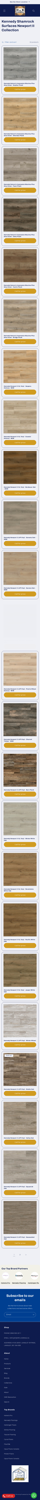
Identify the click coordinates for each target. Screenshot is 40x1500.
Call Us (9, 1496)
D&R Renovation (10, 1397)
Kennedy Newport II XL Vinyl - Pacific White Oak (19, 940)
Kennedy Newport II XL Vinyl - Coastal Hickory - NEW (17, 437)
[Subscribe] (33, 1314)
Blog (5, 1373)
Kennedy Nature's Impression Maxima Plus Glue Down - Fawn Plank (19, 185)
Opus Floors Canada (11, 1449)
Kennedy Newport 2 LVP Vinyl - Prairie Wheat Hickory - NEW (20, 689)
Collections (8, 1383)
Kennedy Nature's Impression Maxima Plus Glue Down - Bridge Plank (19, 336)
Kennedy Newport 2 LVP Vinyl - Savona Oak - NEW (20, 589)
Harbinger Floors (10, 1425)
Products (7, 1363)
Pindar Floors (9, 1454)
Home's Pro (8, 1415)
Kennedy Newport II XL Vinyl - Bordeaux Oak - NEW (20, 488)
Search (6, 1402)
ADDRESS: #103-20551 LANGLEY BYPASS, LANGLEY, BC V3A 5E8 (20, 1344)
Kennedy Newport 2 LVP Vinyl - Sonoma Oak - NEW (20, 538)
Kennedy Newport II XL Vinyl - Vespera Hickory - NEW (17, 387)
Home (6, 1359)
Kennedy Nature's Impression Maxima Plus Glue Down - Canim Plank (19, 286)
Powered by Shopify (27, 1494)
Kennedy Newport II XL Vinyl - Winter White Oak (19, 839)
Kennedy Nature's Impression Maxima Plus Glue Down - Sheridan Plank (19, 134)
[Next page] (25, 1254)
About (6, 1392)
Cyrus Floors (8, 1439)
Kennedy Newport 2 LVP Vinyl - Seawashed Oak (19, 1238)
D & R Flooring (16, 1494)
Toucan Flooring (10, 1434)
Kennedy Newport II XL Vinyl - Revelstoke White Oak (19, 890)
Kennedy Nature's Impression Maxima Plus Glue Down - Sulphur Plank (19, 84)
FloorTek (7, 1444)
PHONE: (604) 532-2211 (12, 1333)
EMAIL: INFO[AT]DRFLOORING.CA (16, 1338)
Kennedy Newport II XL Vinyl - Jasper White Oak (19, 991)
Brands (6, 1378)
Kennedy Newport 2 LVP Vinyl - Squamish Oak (18, 1187)
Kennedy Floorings (11, 1420)
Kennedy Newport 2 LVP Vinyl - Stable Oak (19, 1089)
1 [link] (14, 1254)
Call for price (20, 89)
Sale (5, 1387)
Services (7, 1368)
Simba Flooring (9, 1430)
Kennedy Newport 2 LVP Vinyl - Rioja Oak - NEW (19, 641)
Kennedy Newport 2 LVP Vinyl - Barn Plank (19, 790)
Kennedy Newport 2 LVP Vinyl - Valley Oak (19, 1138)
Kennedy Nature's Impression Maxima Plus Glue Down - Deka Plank (19, 235)
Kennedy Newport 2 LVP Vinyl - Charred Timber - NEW (18, 740)
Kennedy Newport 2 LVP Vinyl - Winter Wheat (20, 1040)
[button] (4, 10)
